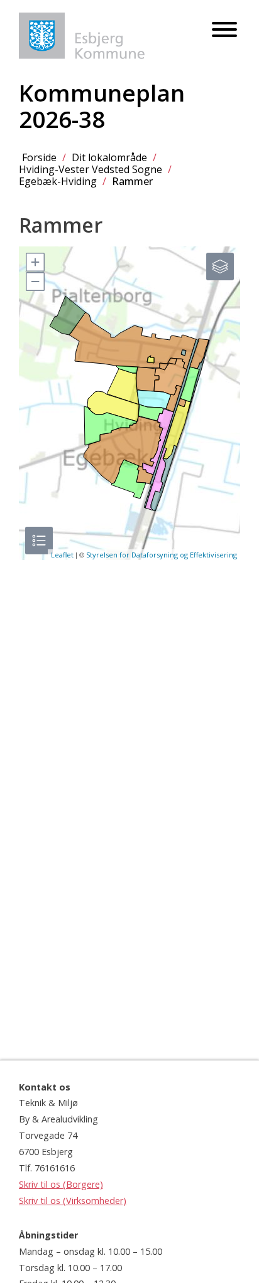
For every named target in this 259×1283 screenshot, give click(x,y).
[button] (34, 262)
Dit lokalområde (109, 157)
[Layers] (220, 266)
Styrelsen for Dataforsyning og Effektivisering (161, 554)
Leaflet (62, 554)
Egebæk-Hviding (58, 181)
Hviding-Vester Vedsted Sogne (90, 169)
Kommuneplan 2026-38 (102, 106)
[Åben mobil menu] (224, 30)
